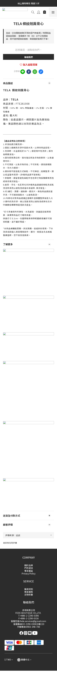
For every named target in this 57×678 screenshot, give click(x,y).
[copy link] (41, 71)
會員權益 (28, 570)
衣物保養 (28, 594)
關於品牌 (28, 565)
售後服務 (28, 591)
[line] (22, 71)
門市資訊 (28, 568)
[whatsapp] (35, 71)
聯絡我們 (28, 57)
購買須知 (28, 589)
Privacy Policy (28, 573)
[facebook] (28, 71)
